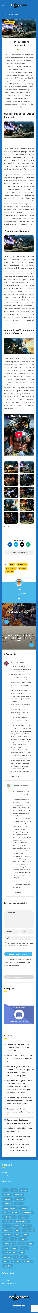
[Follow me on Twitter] (19, 599)
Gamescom (22, 565)
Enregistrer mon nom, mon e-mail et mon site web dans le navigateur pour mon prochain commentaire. (19, 945)
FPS (5, 1212)
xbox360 (16, 1261)
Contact (5, 1281)
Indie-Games (9, 1217)
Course (19, 1203)
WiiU (24, 1257)
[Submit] (31, 977)
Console (7, 1203)
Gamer (14, 1212)
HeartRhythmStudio (15, 1044)
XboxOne (9, 572)
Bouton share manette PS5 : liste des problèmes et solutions (20, 1101)
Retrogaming (9, 1244)
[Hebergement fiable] (19, 1307)
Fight (12, 565)
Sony (15, 1248)
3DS (5, 1190)
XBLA (6, 1261)
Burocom (11, 1109)
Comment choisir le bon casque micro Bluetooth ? (20, 1058)
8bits (14, 1190)
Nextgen (26, 1226)
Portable (7, 1235)
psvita (22, 1239)
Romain (10, 1120)
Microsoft (22, 568)
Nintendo (7, 1230)
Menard (10, 1144)
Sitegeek (5, 1172)
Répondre (15, 776)
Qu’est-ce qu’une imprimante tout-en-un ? (20, 1112)
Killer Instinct (10, 568)
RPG (21, 1244)
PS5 (5, 1239)
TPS (21, 1252)
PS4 (25, 1235)
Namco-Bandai (22, 1221)
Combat (19, 1199)
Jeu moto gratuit (14, 1066)
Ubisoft (7, 1257)
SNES (6, 1248)
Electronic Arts (10, 1208)
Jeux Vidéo (9, 22)
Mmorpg (7, 1221)
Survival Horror (9, 1252)
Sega (30, 1244)
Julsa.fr (5, 1175)
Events (23, 1208)
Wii (16, 1257)
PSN (13, 1239)
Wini (19, 590)
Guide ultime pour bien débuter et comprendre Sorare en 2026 (19, 1147)
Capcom (7, 1199)
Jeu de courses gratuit (17, 1080)
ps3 (17, 1235)
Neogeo (7, 1226)
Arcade (7, 1195)
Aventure (18, 1195)
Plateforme (28, 1230)
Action (23, 1190)
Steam (24, 1248)
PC (17, 1230)
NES (16, 1226)
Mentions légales (9, 1283)
